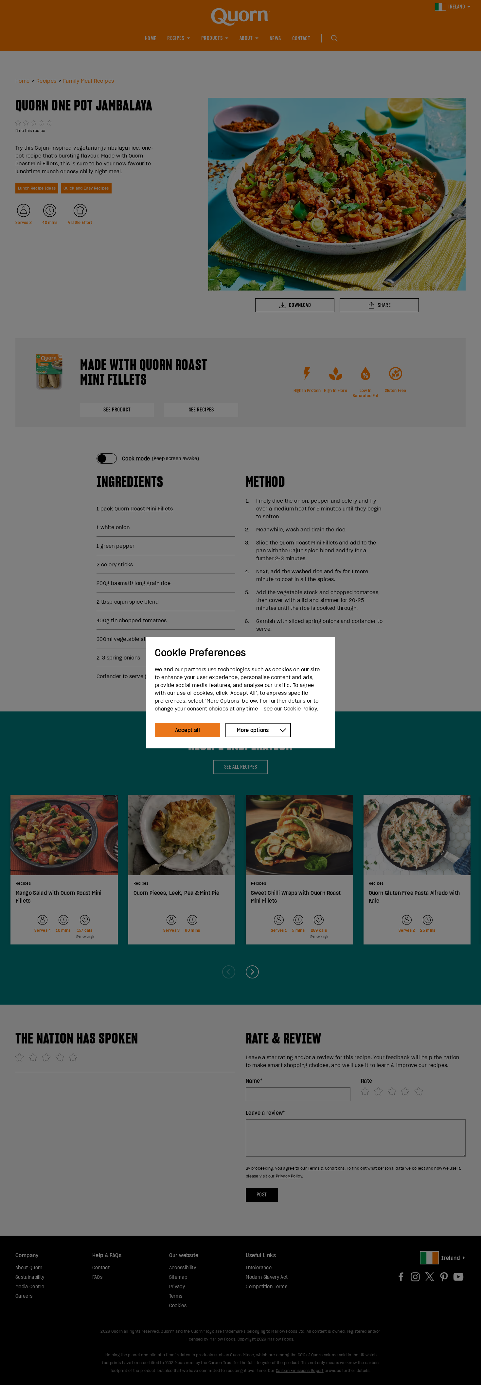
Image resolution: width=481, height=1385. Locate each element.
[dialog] (240, 692)
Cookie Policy (300, 708)
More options (253, 730)
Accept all (187, 730)
